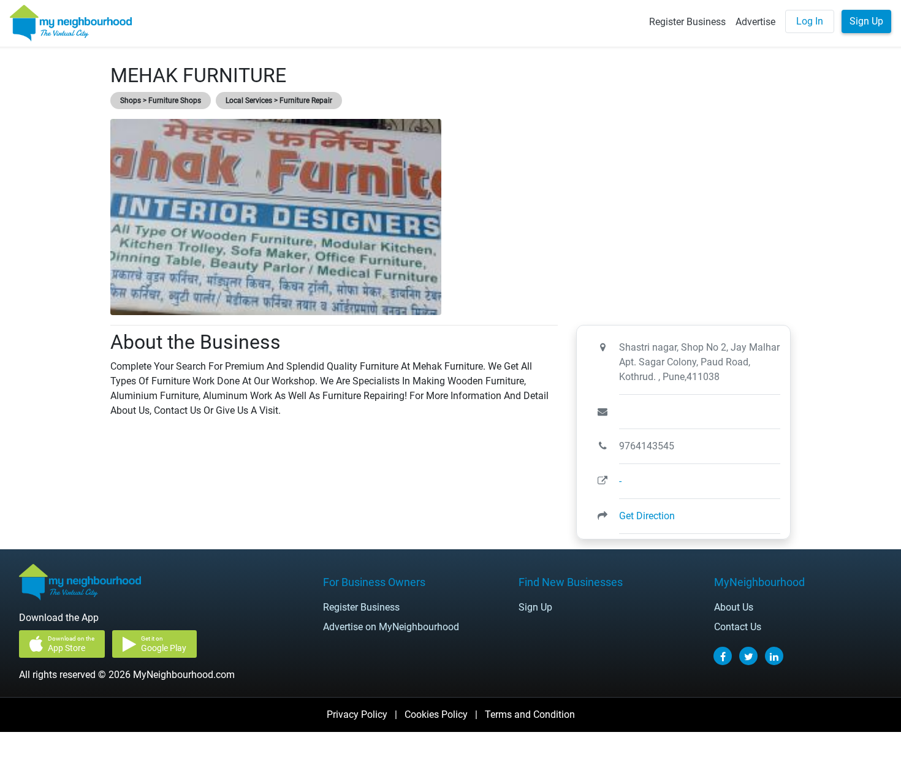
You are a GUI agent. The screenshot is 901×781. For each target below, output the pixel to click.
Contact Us (737, 627)
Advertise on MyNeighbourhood (391, 627)
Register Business (687, 22)
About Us (733, 607)
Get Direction (647, 516)
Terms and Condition (530, 714)
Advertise (755, 22)
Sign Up (866, 21)
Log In (809, 21)
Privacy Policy (357, 714)
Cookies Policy (436, 714)
